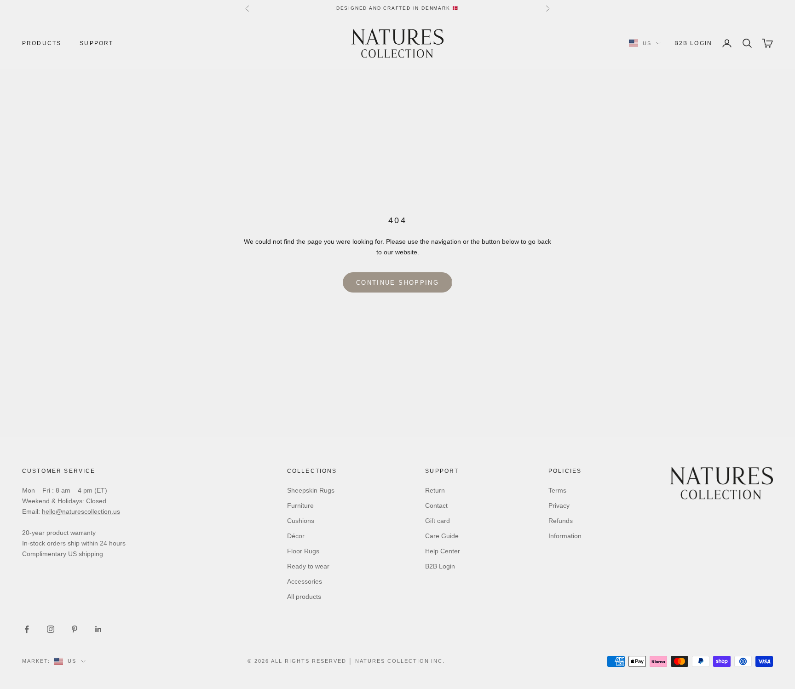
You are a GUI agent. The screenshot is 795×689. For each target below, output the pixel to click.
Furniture (300, 505)
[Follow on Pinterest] (74, 629)
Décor (296, 536)
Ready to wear (308, 566)
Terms (557, 490)
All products (304, 596)
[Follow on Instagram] (50, 629)
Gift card (437, 520)
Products (41, 43)
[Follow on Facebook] (26, 629)
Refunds (560, 520)
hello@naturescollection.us (81, 511)
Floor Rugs (303, 551)
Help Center (442, 551)
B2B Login (693, 43)
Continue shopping (397, 282)
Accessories (304, 581)
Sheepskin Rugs (310, 490)
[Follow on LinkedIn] (98, 629)
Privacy (559, 505)
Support (96, 43)
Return (435, 490)
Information (565, 536)
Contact (436, 505)
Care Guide (442, 536)
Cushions (300, 520)
